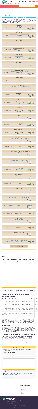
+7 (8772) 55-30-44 (8, 205)
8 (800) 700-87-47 (25, 160)
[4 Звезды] (32, 28)
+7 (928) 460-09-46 (19, 168)
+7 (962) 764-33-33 (19, 219)
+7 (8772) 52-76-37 (14, 130)
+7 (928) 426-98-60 (14, 138)
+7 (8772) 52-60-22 (13, 197)
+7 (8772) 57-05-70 (19, 109)
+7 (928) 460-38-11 (13, 71)
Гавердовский (23, 389)
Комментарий (6, 357)
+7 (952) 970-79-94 (24, 86)
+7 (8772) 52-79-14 (13, 86)
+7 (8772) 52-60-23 (25, 197)
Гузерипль (22, 390)
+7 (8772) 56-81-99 (14, 34)
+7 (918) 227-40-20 (14, 79)
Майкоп (22, 392)
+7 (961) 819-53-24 (25, 138)
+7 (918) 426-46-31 (25, 130)
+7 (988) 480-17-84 (19, 26)
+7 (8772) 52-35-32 (19, 101)
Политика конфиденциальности (28, 373)
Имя (4, 354)
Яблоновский (23, 394)
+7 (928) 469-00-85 (19, 123)
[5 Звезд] (30, 29)
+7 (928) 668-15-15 (30, 205)
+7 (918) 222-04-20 (19, 42)
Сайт (26, 354)
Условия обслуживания (8, 374)
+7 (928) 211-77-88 (19, 152)
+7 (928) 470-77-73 (14, 240)
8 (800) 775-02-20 (19, 56)
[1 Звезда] (28, 27)
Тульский (22, 393)
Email (15, 354)
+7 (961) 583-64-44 (24, 71)
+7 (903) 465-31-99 (19, 63)
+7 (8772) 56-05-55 (14, 160)
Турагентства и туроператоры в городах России (26, 400)
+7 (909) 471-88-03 (25, 34)
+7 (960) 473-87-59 (19, 175)
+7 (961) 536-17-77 (25, 240)
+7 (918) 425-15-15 (19, 205)
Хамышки (22, 394)
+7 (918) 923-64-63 (25, 79)
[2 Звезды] (32, 27)
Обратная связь (22, 401)
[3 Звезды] (28, 28)
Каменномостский (24, 391)
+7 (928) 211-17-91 (19, 189)
